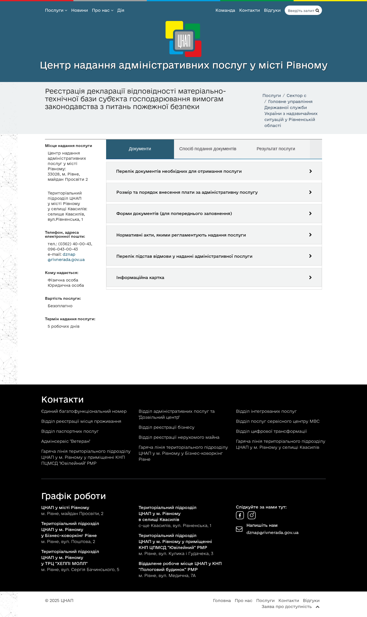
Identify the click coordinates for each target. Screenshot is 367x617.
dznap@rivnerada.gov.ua (272, 532)
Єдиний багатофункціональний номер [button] (84, 411)
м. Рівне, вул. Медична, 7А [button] (180, 569)
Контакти (249, 10)
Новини (79, 10)
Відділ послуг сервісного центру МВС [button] (278, 421)
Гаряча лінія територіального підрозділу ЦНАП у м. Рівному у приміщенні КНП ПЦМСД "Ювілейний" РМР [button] (86, 457)
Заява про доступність (287, 606)
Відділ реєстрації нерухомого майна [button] (180, 437)
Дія (120, 10)
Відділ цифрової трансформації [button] (272, 431)
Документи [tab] (140, 148)
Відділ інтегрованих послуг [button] (267, 411)
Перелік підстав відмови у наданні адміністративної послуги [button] (184, 256)
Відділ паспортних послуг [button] (70, 431)
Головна (222, 600)
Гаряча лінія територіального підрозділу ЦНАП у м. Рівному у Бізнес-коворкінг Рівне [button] (183, 453)
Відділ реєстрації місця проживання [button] (82, 421)
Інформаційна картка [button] (140, 277)
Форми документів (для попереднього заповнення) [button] (174, 213)
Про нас (101, 10)
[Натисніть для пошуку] (317, 10)
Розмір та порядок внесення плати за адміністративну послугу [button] (187, 192)
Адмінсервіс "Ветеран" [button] (66, 441)
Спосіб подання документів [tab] (207, 148)
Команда (225, 10)
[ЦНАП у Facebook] (240, 517)
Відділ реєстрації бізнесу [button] (167, 427)
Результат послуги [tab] (276, 148)
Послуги (55, 10)
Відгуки (272, 10)
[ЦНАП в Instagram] (252, 517)
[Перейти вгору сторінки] (318, 606)
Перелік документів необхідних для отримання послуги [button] (179, 171)
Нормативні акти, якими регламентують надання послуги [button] (181, 234)
